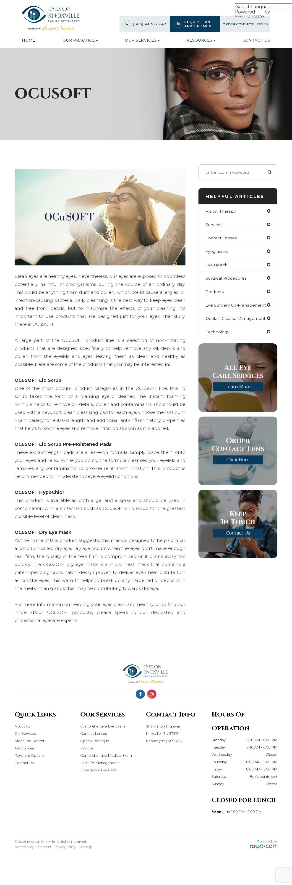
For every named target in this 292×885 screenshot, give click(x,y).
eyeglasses (217, 251)
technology (217, 331)
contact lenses (221, 237)
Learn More (238, 386)
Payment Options (29, 756)
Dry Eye (87, 748)
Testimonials (25, 748)
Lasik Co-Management (99, 763)
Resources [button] (199, 40)
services (214, 224)
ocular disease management (236, 318)
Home (28, 40)
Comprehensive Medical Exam (106, 756)
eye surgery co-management (236, 305)
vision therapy (221, 211)
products (215, 291)
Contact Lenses (93, 734)
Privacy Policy (65, 847)
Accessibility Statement (33, 847)
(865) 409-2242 (150, 24)
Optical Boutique (94, 741)
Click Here (238, 460)
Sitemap (85, 847)
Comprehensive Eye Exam (102, 726)
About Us (22, 726)
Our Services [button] (140, 40)
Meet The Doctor (29, 741)
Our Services (25, 734)
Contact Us (256, 40)
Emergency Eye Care (98, 770)
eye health (217, 264)
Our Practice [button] (79, 40)
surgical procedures (226, 278)
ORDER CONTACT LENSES (245, 24)
